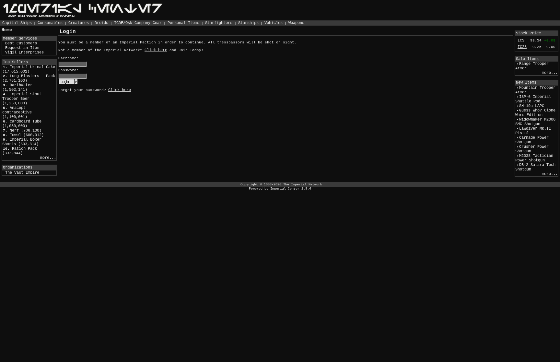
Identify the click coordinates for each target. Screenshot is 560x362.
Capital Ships (17, 23)
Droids (101, 23)
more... (48, 158)
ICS (521, 40)
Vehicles (273, 23)
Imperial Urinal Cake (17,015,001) (28, 69)
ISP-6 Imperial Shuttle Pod (533, 99)
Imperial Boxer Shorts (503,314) (21, 141)
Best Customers (21, 43)
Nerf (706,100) (25, 130)
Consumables (50, 23)
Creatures (78, 23)
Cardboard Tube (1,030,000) (21, 123)
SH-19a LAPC (531, 106)
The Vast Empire (22, 172)
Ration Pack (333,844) (19, 151)
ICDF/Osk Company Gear (138, 23)
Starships (248, 23)
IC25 (522, 47)
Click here (156, 50)
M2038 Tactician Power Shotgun (534, 158)
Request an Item (22, 48)
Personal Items (183, 23)
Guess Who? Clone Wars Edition (535, 112)
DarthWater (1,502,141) (17, 87)
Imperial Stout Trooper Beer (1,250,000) (21, 99)
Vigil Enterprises (24, 52)
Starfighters (218, 23)
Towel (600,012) (27, 135)
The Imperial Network (302, 184)
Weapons (296, 23)
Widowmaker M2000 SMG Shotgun (535, 121)
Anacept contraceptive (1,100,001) (17, 112)
